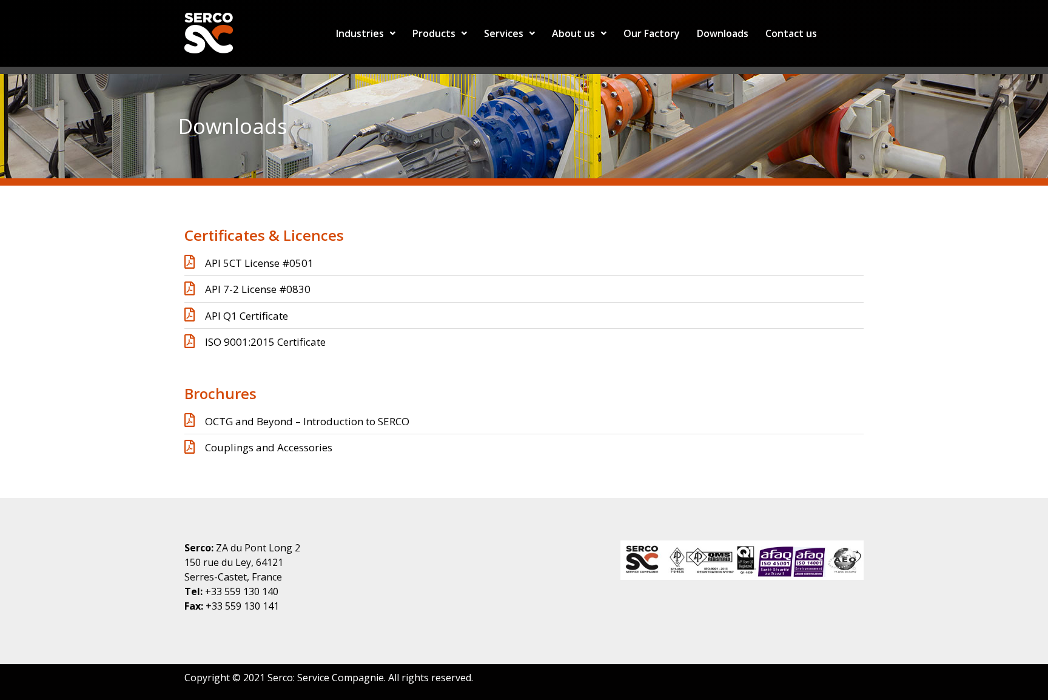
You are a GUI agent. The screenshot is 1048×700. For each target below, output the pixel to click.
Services (503, 33)
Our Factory (651, 33)
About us (573, 33)
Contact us (791, 33)
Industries (360, 33)
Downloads (722, 33)
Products (433, 33)
